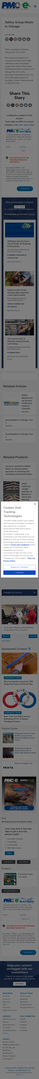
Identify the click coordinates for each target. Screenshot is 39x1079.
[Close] (35, 504)
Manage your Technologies (19, 567)
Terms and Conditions (20, 545)
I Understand (19, 572)
